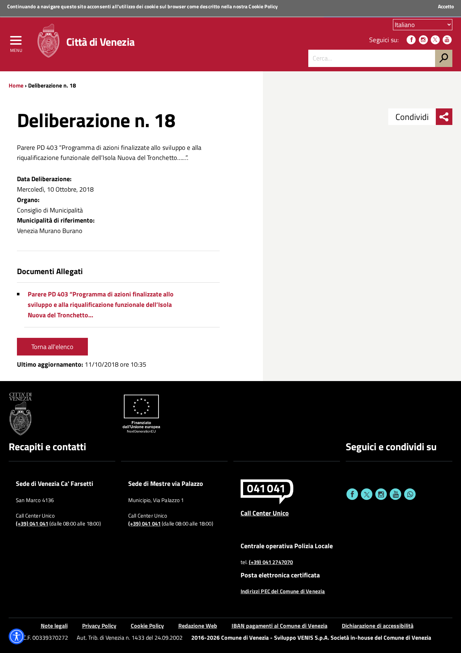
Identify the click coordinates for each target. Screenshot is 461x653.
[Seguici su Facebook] (411, 39)
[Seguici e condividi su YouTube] (395, 494)
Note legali (54, 625)
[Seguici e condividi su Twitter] (366, 494)
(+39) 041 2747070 (271, 562)
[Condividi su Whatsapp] (410, 494)
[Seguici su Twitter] (435, 39)
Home (16, 85)
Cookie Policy (263, 6)
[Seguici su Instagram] (423, 39)
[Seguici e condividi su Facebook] (352, 494)
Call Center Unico (265, 513)
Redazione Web (197, 625)
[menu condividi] (444, 116)
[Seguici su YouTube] (447, 39)
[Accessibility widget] (16, 636)
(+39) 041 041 (32, 524)
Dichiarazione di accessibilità (377, 625)
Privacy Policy (99, 625)
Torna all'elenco (52, 347)
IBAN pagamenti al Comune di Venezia (279, 625)
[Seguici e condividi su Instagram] (381, 494)
